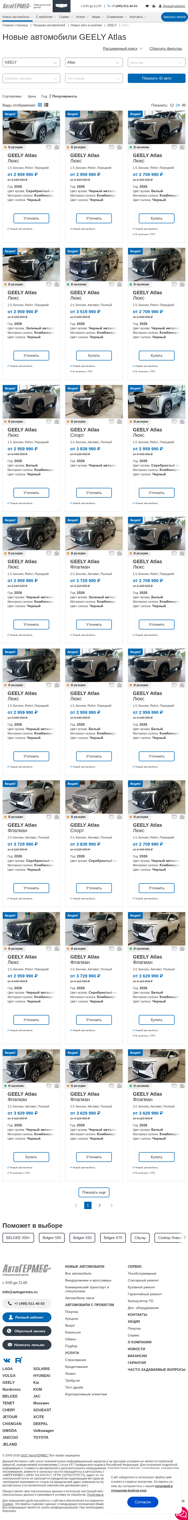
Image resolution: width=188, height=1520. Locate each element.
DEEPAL (40, 1424)
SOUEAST (42, 1410)
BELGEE (10, 1396)
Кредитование (76, 1367)
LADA (7, 1369)
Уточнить (31, 218)
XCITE (38, 1417)
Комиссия (73, 1332)
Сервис (134, 1335)
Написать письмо (29, 1345)
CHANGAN (12, 1424)
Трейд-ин (72, 1380)
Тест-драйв (74, 1387)
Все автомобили (78, 1273)
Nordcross (11, 1389)
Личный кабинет (29, 1317)
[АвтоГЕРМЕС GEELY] (61, 6)
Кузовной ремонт (141, 1287)
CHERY (8, 1410)
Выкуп (70, 1325)
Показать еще (94, 1192)
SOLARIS (41, 1369)
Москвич (41, 1403)
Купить (157, 218)
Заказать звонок (174, 17)
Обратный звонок (29, 1331)
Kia (36, 1382)
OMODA (9, 1430)
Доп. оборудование (143, 1308)
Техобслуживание (142, 1273)
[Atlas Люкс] (31, 127)
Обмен (70, 1339)
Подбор (71, 1346)
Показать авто (156, 78)
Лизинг (70, 1373)
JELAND (9, 1444)
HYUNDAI (41, 1375)
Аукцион (71, 1318)
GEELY (8, 1382)
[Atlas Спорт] (94, 401)
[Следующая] (111, 1205)
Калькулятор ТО (140, 1301)
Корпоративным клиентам (86, 1394)
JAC (37, 1396)
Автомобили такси (79, 1298)
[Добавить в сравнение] (56, 148)
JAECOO (10, 1437)
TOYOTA (40, 1437)
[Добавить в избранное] (49, 148)
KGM (37, 1389)
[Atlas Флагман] (94, 533)
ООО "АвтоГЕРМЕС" (35, 1455)
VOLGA (9, 1375)
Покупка (71, 1312)
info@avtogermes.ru (19, 1292)
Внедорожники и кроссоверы (88, 1280)
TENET (8, 1403)
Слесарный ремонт (143, 1280)
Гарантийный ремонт (145, 1294)
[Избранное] (147, 6)
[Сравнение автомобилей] (154, 6)
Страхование (75, 1360)
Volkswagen (43, 1430)
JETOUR (9, 1417)
